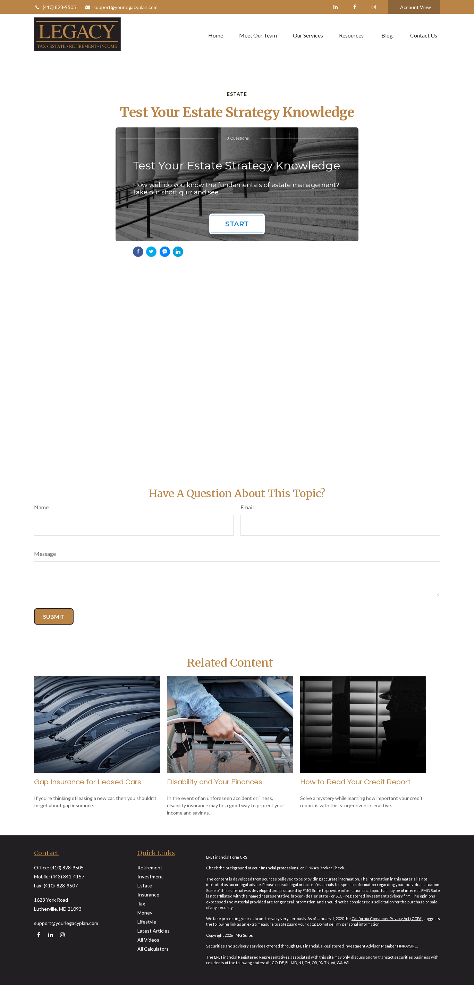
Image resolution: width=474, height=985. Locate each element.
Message (45, 553)
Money (144, 913)
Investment (150, 876)
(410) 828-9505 (59, 7)
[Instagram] (62, 935)
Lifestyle (146, 922)
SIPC (413, 946)
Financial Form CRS (230, 857)
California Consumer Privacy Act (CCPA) (387, 918)
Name (41, 507)
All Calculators (153, 949)
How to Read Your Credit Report (355, 782)
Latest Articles (153, 931)
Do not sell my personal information (348, 924)
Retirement (149, 867)
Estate (144, 885)
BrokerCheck (332, 868)
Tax (141, 904)
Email (247, 507)
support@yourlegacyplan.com (125, 7)
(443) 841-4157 (67, 876)
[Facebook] (354, 7)
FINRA (402, 946)
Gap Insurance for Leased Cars (87, 782)
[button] (215, 35)
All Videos (148, 940)
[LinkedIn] (335, 7)
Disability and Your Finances (214, 782)
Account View (415, 7)
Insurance (148, 895)
